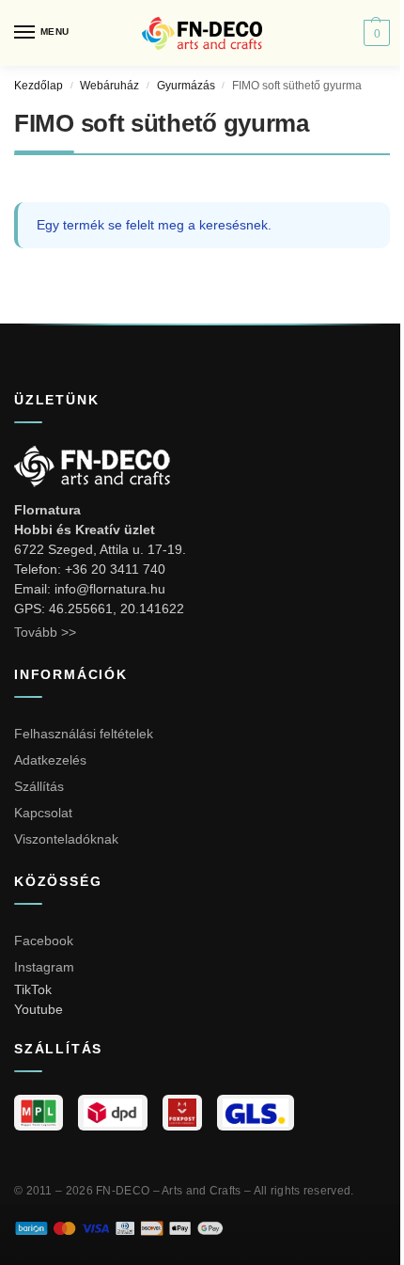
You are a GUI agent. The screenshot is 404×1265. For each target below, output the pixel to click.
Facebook (43, 940)
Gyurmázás (186, 85)
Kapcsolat (43, 812)
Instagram (44, 966)
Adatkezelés (50, 759)
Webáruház (109, 85)
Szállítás (39, 786)
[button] (374, 33)
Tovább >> (45, 632)
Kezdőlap (38, 85)
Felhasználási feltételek (83, 733)
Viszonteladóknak (66, 838)
